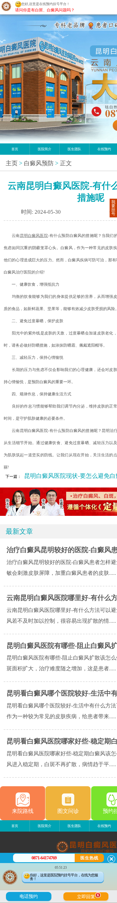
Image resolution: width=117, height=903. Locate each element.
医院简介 (44, 149)
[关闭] (111, 859)
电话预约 (29, 896)
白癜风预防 (39, 163)
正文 (66, 163)
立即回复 (88, 896)
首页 (14, 149)
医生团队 (74, 149)
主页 (12, 163)
